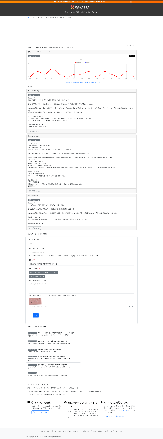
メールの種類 (35, 268)
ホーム (28, 17)
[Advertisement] (81, 32)
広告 (31, 276)
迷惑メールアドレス (37, 248)
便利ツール (85, 431)
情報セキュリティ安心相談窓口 (114, 416)
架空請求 (46, 272)
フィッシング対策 (60, 431)
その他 (42, 276)
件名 (32, 260)
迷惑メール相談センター (112, 431)
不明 (36, 276)
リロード (130, 306)
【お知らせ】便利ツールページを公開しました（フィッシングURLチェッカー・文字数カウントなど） (80, 1)
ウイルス (54, 272)
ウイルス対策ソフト (122, 410)
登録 (36, 315)
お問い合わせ (77, 431)
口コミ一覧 (50, 431)
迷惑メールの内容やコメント (37, 280)
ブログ (69, 431)
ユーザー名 (34, 240)
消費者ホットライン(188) (40, 412)
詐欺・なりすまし (35, 272)
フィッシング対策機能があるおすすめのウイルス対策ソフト (81, 82)
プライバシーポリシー (97, 431)
